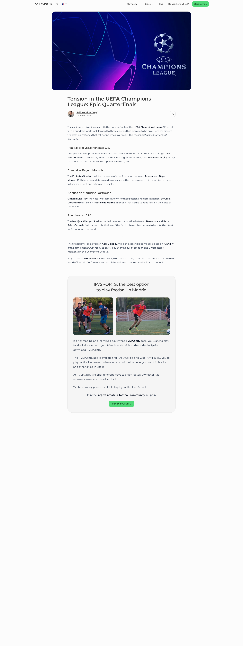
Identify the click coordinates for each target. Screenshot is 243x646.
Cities (148, 4)
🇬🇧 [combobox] (65, 5)
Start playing (200, 4)
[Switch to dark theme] (57, 4)
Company (132, 4)
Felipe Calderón (85, 112)
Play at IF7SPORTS (121, 404)
